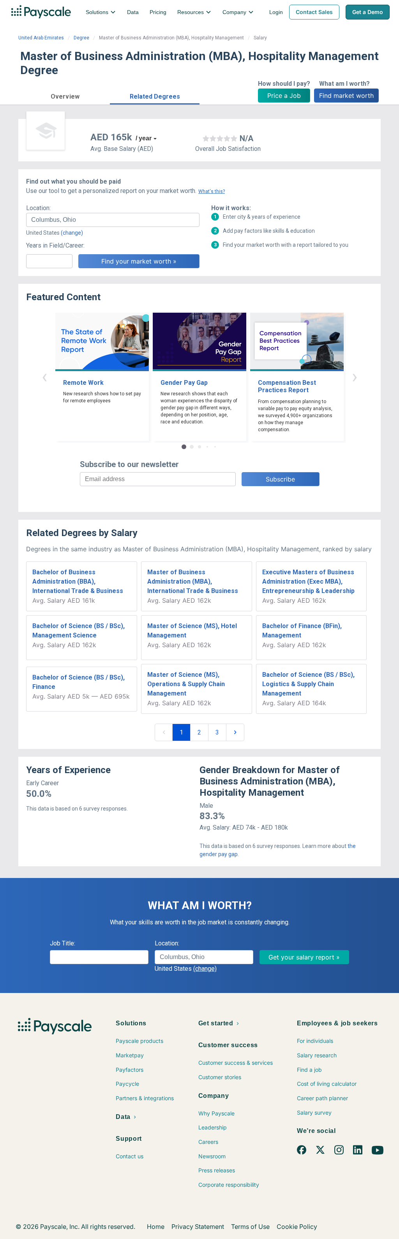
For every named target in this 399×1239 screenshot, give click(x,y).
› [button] (354, 376)
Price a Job (284, 95)
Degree (81, 38)
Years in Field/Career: (55, 245)
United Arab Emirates (41, 38)
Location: (38, 208)
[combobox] (113, 220)
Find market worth (346, 95)
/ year (144, 138)
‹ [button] (44, 376)
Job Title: (62, 943)
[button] (65, 95)
